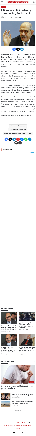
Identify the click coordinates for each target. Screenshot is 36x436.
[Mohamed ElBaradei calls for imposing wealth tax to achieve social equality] (9, 318)
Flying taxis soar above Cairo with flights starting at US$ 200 (22, 402)
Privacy (30, 425)
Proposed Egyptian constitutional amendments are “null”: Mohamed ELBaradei (8, 349)
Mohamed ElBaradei (18, 126)
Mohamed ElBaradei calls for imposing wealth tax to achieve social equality (9, 327)
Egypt (3, 7)
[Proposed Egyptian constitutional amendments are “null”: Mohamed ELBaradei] (9, 340)
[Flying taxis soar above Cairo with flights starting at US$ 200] (5, 404)
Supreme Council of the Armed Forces (18, 133)
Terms (18, 428)
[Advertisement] (18, 230)
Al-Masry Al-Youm (8, 17)
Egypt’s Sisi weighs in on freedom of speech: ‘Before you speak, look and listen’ (26, 325)
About (5, 425)
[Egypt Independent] (18, 2)
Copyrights (24, 425)
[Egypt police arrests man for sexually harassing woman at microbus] (5, 396)
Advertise (10, 425)
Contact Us (17, 425)
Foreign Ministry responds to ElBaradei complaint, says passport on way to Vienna (27, 349)
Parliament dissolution (18, 130)
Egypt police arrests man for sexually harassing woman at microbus (23, 395)
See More (18, 410)
